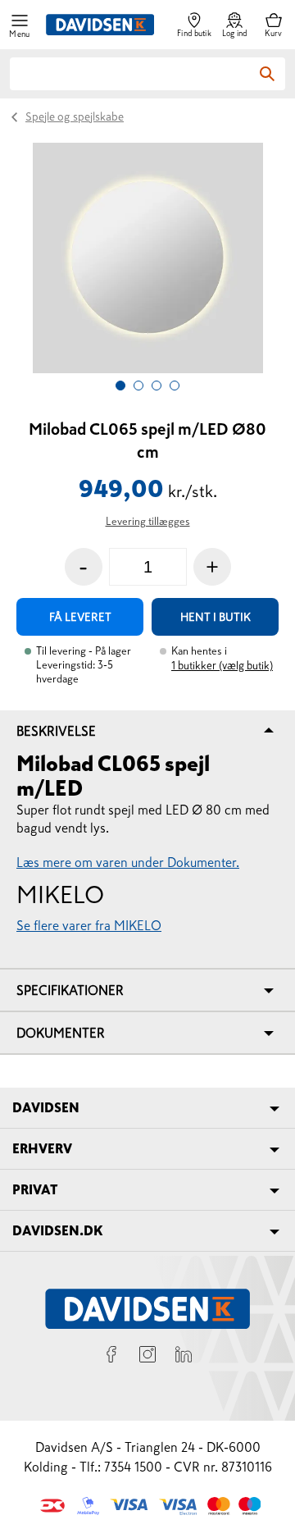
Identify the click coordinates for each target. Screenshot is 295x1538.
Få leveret (80, 617)
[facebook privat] (111, 1356)
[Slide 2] (138, 385)
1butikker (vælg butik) (222, 665)
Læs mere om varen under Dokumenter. (127, 862)
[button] (19, 25)
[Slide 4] (175, 385)
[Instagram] (147, 1356)
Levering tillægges (148, 521)
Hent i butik (215, 617)
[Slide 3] (157, 385)
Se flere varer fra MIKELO (88, 925)
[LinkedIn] (183, 1356)
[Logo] (100, 24)
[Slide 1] (120, 385)
